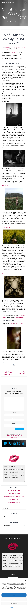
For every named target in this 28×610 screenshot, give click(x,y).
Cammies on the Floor (7, 273)
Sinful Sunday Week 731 (14, 493)
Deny (14, 599)
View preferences (14, 603)
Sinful (7, 2)
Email (14, 418)
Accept (14, 595)
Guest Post (15, 47)
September (12, 52)
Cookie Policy (13, 607)
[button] (26, 580)
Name (14, 412)
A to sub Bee (5, 185)
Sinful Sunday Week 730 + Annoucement (14, 496)
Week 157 (11, 323)
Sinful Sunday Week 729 (14, 499)
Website (14, 423)
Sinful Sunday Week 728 (14, 502)
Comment (14, 396)
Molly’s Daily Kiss (6, 227)
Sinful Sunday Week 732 (14, 490)
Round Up (14, 363)
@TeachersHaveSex (19, 317)
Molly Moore (7, 47)
